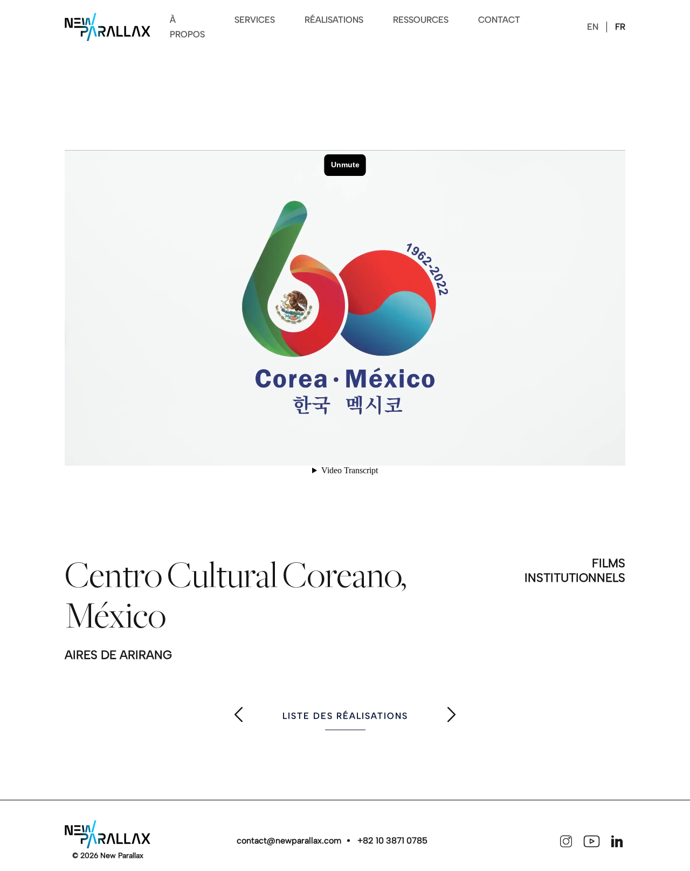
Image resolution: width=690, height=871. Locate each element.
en (592, 27)
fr (620, 27)
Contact (499, 20)
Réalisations (334, 20)
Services (254, 20)
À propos (187, 27)
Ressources (420, 20)
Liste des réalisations (345, 716)
